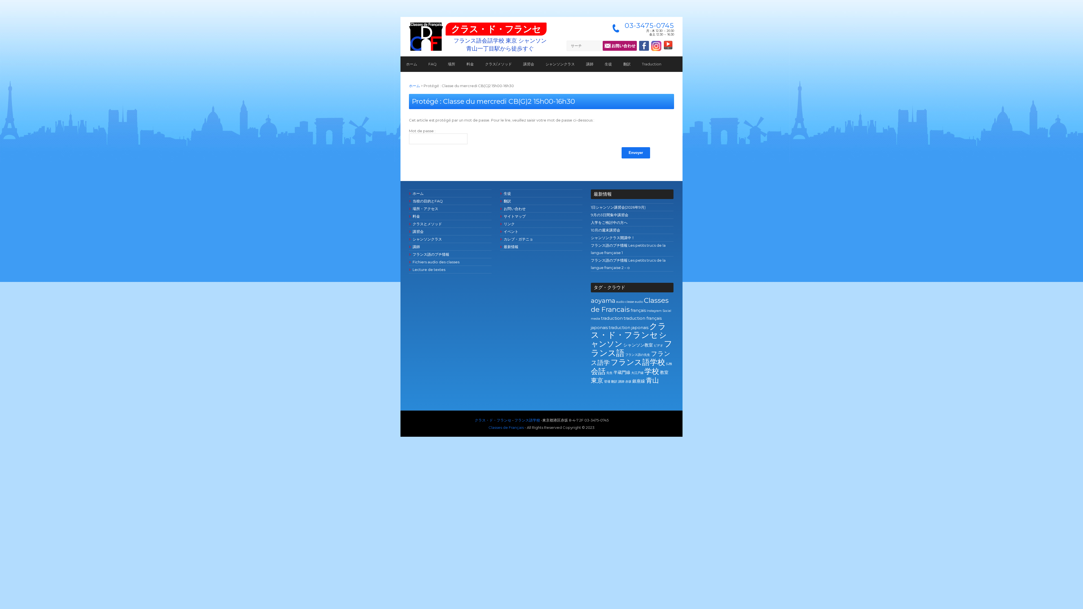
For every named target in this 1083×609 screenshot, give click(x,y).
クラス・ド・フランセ (496, 28)
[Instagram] (656, 49)
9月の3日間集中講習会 (609, 215)
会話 (598, 371)
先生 (609, 373)
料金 (470, 64)
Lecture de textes (429, 269)
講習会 (528, 64)
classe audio (634, 302)
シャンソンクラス (560, 64)
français (638, 310)
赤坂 (628, 381)
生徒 (608, 64)
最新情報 (511, 246)
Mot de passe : (422, 131)
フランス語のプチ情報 (431, 254)
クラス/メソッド (498, 64)
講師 (589, 64)
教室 (664, 372)
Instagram (654, 311)
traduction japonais (628, 327)
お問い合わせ (515, 208)
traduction (612, 318)
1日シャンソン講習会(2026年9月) (618, 207)
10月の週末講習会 (605, 230)
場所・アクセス (425, 208)
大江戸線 (637, 373)
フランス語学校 (638, 362)
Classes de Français (506, 427)
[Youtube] (668, 46)
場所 (451, 64)
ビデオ (658, 345)
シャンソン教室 (638, 345)
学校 (651, 371)
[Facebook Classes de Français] (644, 46)
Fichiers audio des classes (436, 262)
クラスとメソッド (427, 224)
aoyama (603, 300)
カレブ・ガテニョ (518, 239)
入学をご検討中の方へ (609, 222)
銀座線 (638, 381)
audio (620, 302)
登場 (607, 381)
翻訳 (627, 64)
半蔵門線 (621, 372)
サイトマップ (515, 216)
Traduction (651, 64)
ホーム (411, 64)
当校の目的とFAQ (428, 201)
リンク (509, 224)
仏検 (669, 364)
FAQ (432, 64)
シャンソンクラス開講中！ (613, 237)
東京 (597, 380)
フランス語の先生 (637, 355)
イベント (511, 231)
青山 (652, 380)
